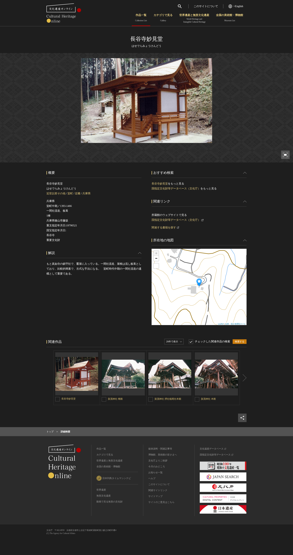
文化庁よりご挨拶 (157, 460)
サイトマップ (155, 496)
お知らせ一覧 (155, 472)
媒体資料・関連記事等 (160, 448)
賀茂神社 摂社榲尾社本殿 (167, 399)
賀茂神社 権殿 (115, 399)
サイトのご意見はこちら (161, 502)
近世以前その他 (55, 193)
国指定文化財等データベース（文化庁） (176, 188)
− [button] (156, 258)
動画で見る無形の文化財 (109, 501)
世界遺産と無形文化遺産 (194, 18)
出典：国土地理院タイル (235, 323)
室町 (70, 193)
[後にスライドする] (243, 377)
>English (238, 6)
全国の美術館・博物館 (229, 18)
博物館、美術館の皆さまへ (162, 454)
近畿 (77, 193)
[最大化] (156, 265)
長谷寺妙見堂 (160, 183)
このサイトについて (206, 6)
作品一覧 (141, 18)
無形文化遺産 (103, 495)
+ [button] (156, 253)
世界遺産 (101, 490)
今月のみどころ (156, 466)
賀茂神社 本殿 (208, 399)
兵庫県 (86, 193)
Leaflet (221, 323)
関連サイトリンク (157, 490)
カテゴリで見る (163, 18)
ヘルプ (151, 478)
